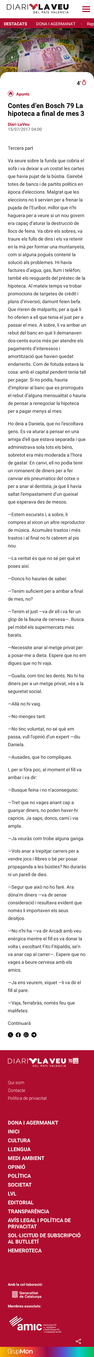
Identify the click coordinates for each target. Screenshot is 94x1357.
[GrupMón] (47, 1352)
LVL (12, 1194)
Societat (20, 1185)
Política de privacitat (27, 1098)
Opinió (16, 1167)
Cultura (19, 1140)
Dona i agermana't (33, 1123)
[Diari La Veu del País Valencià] (36, 16)
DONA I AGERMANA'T (56, 23)
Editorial (21, 1202)
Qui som (16, 1082)
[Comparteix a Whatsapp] (26, 1035)
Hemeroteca (25, 1250)
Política (19, 1176)
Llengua (19, 1149)
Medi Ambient (26, 1158)
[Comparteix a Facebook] (18, 1035)
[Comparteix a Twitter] (10, 1035)
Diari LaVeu (19, 124)
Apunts (23, 94)
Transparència (28, 1211)
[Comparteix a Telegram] (34, 1035)
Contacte (16, 1090)
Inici (14, 1131)
